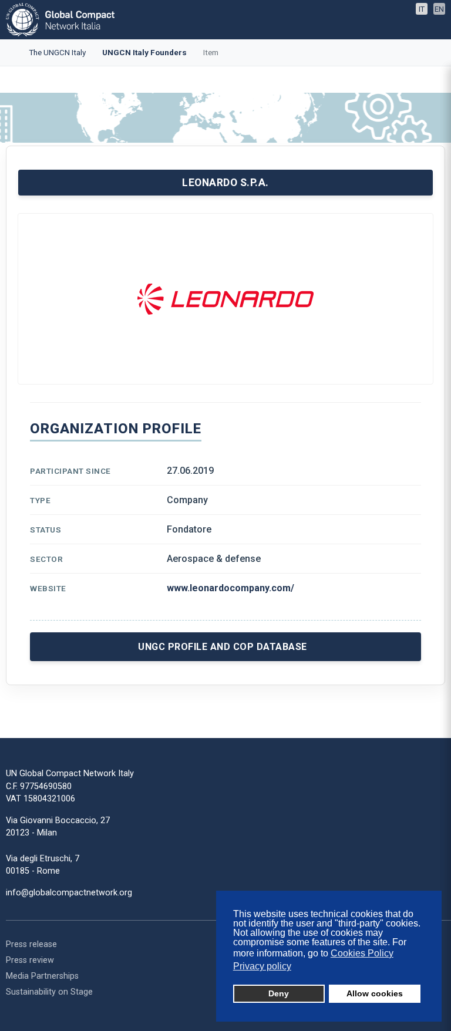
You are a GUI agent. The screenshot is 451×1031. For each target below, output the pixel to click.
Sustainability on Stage (49, 992)
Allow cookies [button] (374, 993)
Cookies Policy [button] (362, 953)
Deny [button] (278, 993)
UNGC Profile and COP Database (222, 646)
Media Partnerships (42, 976)
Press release (31, 944)
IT (422, 9)
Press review (30, 960)
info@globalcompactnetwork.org (69, 893)
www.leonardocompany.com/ (230, 588)
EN (439, 9)
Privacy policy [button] (262, 966)
